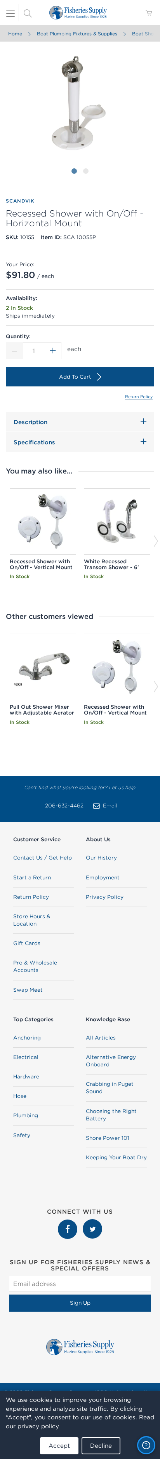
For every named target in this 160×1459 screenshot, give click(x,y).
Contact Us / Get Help (42, 857)
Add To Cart (75, 376)
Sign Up (80, 1302)
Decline (101, 1445)
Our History (101, 857)
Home (15, 34)
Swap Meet (28, 989)
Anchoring (27, 1037)
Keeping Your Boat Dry (116, 1157)
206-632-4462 (64, 805)
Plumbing (25, 1115)
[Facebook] (68, 1223)
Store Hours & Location (31, 920)
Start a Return (32, 877)
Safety (21, 1135)
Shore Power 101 (107, 1137)
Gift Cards (26, 943)
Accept (59, 1445)
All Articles (101, 1037)
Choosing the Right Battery (111, 1115)
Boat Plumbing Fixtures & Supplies (77, 34)
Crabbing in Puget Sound (110, 1087)
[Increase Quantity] (52, 350)
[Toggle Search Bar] (27, 12)
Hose (19, 1095)
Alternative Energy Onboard (111, 1061)
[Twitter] (92, 1223)
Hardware (26, 1076)
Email (110, 805)
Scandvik (20, 200)
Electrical (25, 1057)
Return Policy (139, 396)
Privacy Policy (104, 896)
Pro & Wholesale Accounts (35, 966)
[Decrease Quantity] (14, 350)
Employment (103, 877)
